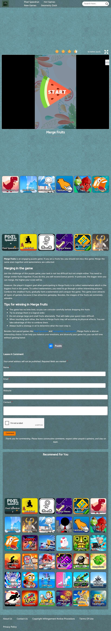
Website (7, 391)
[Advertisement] (55, 29)
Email (6, 379)
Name (6, 367)
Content (7, 402)
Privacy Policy (10, 627)
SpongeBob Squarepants (64, 331)
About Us (7, 619)
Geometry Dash (49, 5)
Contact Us (22, 619)
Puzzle (58, 346)
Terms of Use (86, 619)
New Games (30, 5)
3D (50, 346)
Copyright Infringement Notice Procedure (53, 619)
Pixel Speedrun (41, 331)
